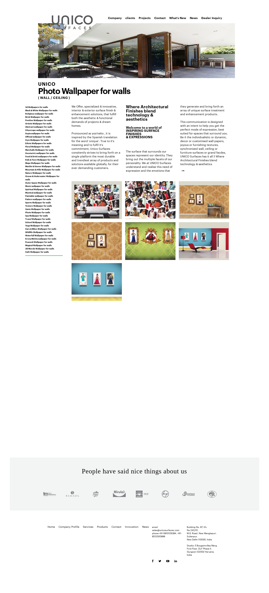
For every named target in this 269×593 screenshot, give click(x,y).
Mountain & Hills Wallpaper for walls (42, 169)
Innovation (132, 526)
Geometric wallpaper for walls (40, 153)
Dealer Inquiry (211, 18)
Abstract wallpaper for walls (38, 126)
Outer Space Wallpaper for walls (41, 182)
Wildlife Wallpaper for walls (38, 232)
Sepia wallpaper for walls (37, 133)
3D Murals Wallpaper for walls (39, 248)
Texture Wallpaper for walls (38, 205)
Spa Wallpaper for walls (36, 215)
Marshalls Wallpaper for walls (39, 149)
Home (51, 526)
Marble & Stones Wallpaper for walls (42, 166)
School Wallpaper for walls (38, 222)
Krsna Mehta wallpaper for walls (40, 238)
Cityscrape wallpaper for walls (40, 130)
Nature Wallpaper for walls (38, 173)
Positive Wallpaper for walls (38, 120)
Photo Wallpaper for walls (37, 212)
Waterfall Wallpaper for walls (39, 235)
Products (102, 526)
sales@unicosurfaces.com (165, 530)
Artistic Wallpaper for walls (38, 123)
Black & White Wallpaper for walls (41, 110)
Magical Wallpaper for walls (38, 245)
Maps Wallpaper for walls (37, 163)
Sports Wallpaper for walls (38, 202)
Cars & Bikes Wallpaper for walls (40, 228)
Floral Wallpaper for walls (37, 146)
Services (88, 526)
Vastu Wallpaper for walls (37, 209)
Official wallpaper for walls (38, 136)
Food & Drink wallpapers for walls (41, 156)
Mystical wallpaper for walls (38, 192)
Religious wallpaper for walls (39, 113)
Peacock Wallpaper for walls (39, 242)
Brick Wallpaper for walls (37, 117)
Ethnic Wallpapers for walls (38, 143)
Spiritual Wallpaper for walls (39, 189)
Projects (145, 18)
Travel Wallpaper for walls (38, 219)
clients (130, 18)
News (194, 18)
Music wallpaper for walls (37, 186)
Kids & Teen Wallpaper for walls (40, 159)
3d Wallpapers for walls (36, 107)
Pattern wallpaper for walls (38, 199)
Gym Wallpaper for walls (37, 140)
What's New (177, 18)
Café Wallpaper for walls (37, 252)
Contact (160, 18)
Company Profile (69, 526)
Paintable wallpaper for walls (39, 196)
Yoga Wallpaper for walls (37, 225)
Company (115, 18)
